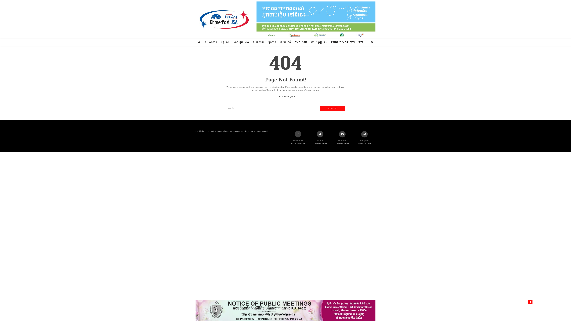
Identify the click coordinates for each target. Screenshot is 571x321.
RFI (360, 42)
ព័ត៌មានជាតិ (211, 42)
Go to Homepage (286, 96)
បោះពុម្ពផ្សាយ (318, 42)
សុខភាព (272, 42)
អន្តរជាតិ (225, 42)
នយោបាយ (258, 42)
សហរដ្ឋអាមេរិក (241, 42)
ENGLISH (301, 42)
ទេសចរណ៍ (285, 42)
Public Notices (343, 42)
